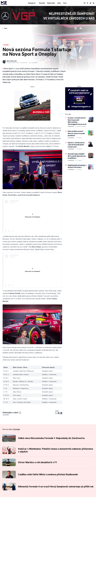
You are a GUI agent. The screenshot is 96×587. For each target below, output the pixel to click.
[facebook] (87, 3)
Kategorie (31, 3)
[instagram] (84, 3)
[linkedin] (93, 3)
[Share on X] (56, 413)
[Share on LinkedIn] (61, 413)
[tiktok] (90, 3)
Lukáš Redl (71, 126)
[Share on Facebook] (59, 413)
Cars (65, 3)
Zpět (5, 28)
